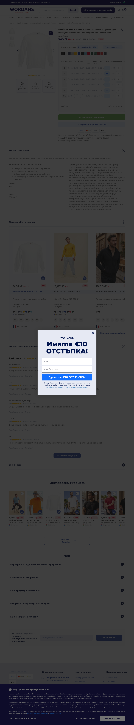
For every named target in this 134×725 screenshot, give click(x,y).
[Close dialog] (93, 333)
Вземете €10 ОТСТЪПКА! (67, 377)
